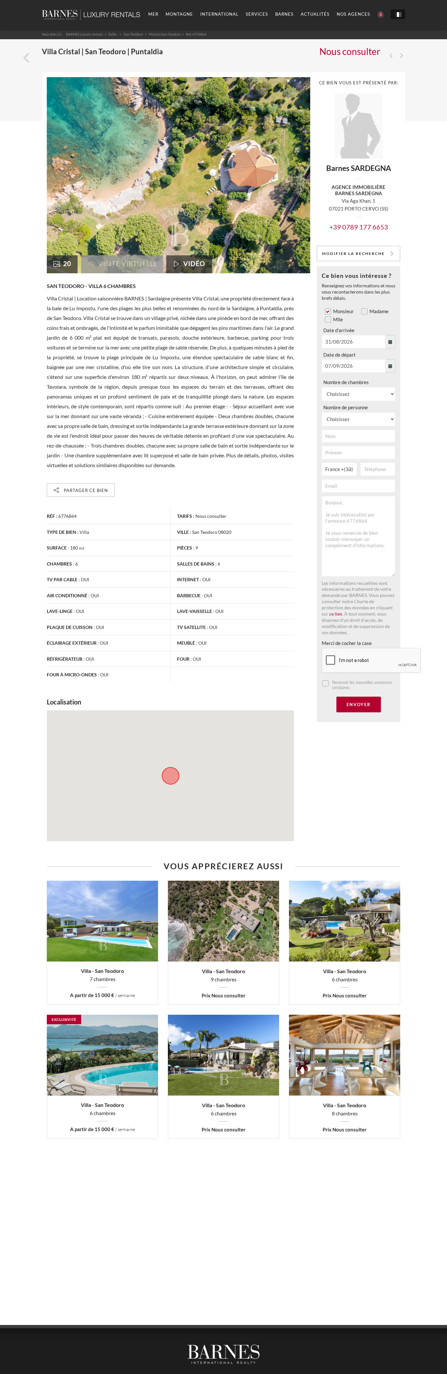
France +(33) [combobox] (339, 469)
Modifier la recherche (353, 253)
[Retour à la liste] (26, 58)
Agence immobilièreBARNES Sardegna (358, 190)
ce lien (335, 614)
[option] (178, 175)
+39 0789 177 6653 (358, 227)
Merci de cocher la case (347, 643)
